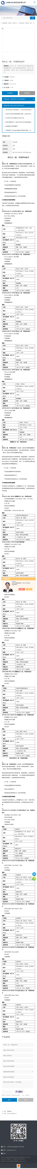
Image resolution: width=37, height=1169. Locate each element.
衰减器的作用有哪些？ (12, 126)
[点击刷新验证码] (19, 1091)
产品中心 (14, 23)
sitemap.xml (22, 1161)
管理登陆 (16, 1161)
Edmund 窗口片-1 (12, 1113)
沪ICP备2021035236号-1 (19, 1159)
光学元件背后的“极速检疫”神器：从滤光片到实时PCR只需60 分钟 (19, 114)
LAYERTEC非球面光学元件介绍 (15, 118)
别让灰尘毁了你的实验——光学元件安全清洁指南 (19, 109)
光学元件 (21, 23)
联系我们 (27, 93)
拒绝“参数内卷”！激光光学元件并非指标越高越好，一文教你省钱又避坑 (19, 122)
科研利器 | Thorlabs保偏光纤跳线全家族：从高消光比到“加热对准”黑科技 (19, 130)
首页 (9, 23)
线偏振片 (9, 1111)
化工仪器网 (10, 1161)
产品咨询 (10, 93)
